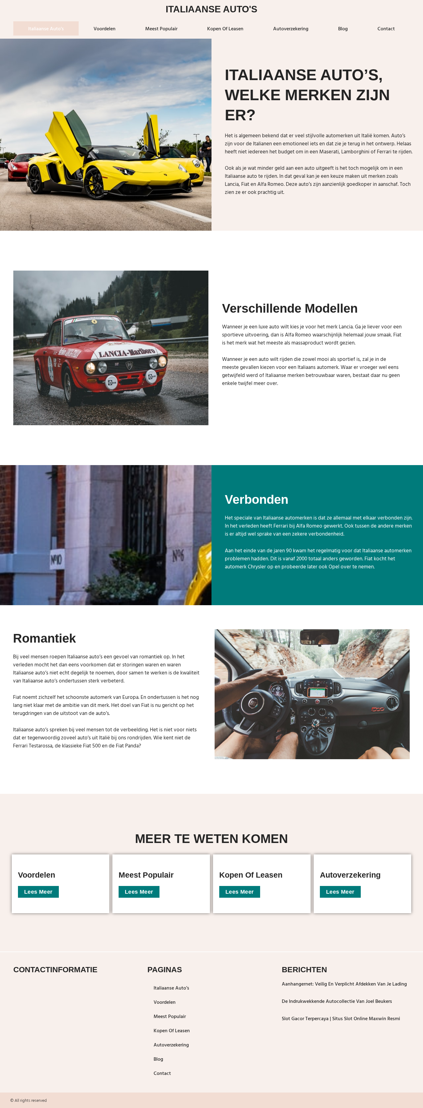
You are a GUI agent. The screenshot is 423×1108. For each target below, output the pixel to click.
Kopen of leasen (225, 28)
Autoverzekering (290, 28)
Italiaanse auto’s (46, 28)
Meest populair (161, 28)
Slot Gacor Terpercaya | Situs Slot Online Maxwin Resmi (341, 1018)
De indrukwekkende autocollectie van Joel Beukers (337, 1001)
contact (386, 28)
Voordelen (105, 28)
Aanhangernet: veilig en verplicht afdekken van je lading (344, 983)
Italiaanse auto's (211, 9)
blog (343, 28)
